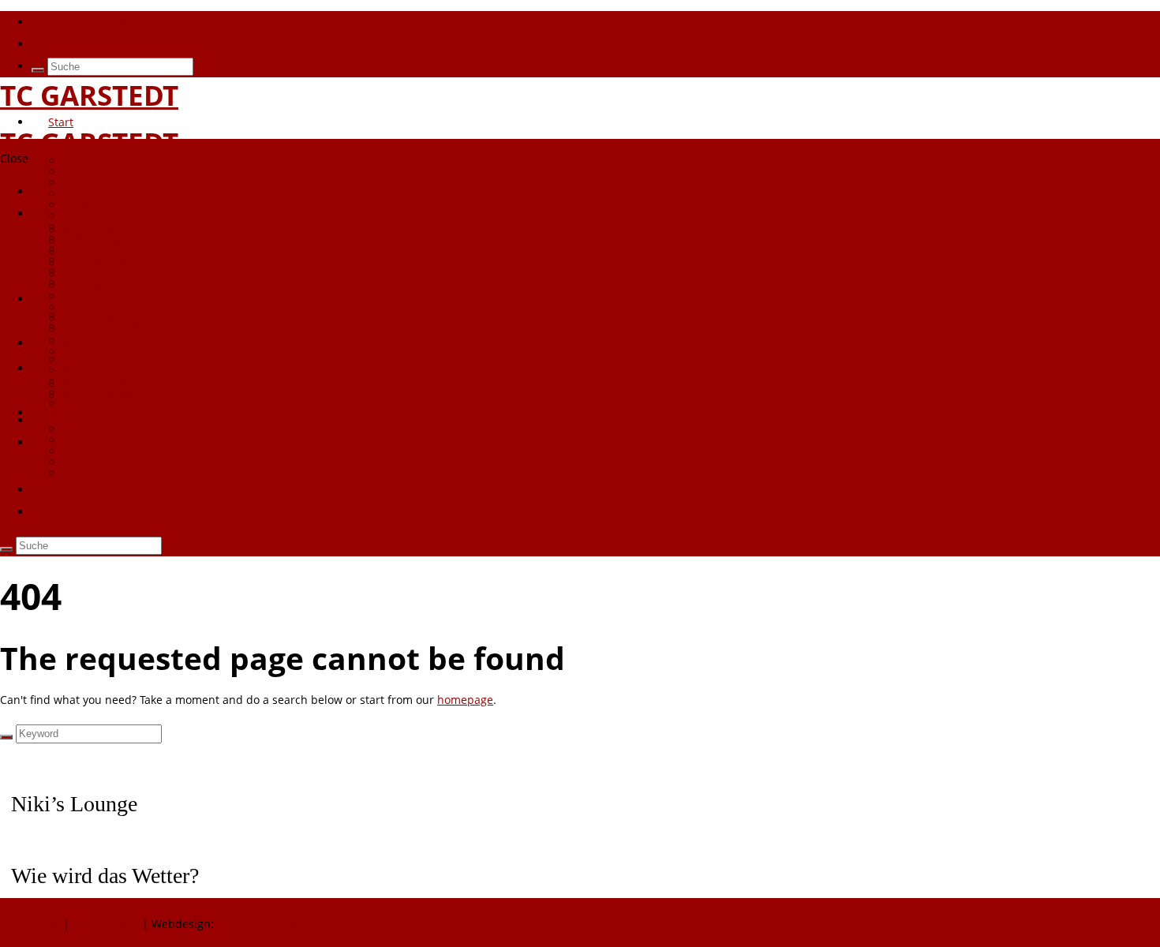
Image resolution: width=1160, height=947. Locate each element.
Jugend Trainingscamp (122, 462)
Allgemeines (95, 384)
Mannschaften (86, 368)
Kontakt (68, 489)
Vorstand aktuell (106, 274)
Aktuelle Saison (103, 395)
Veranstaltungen (107, 329)
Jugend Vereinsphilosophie (134, 428)
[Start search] (38, 70)
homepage (465, 699)
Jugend (66, 412)
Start (60, 121)
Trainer (82, 285)
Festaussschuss (104, 307)
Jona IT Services (258, 923)
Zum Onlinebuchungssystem (108, 21)
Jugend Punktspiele (114, 439)
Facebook (56, 43)
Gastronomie (97, 296)
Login (62, 442)
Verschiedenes (101, 340)
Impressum (31, 923)
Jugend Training (105, 451)
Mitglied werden (106, 160)
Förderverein (97, 248)
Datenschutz (106, 923)
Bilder (79, 252)
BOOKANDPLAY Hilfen (120, 193)
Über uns (72, 144)
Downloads (92, 171)
